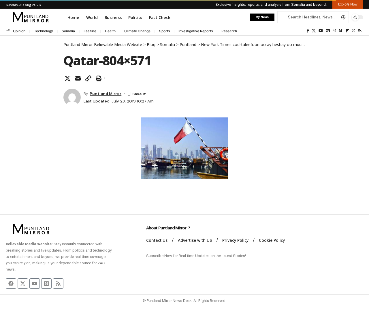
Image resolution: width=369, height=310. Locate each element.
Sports (164, 31)
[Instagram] (334, 31)
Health (110, 31)
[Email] (78, 78)
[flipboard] (347, 31)
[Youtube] (34, 283)
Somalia (68, 31)
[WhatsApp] (354, 31)
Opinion (19, 31)
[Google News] (327, 31)
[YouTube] (320, 31)
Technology (43, 31)
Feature (90, 31)
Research (229, 31)
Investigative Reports (195, 31)
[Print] (99, 78)
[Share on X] (67, 78)
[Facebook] (307, 31)
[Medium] (340, 31)
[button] (347, 4)
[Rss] (360, 31)
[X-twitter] (23, 283)
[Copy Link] (88, 78)
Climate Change (137, 31)
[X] (313, 31)
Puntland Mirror (105, 93)
